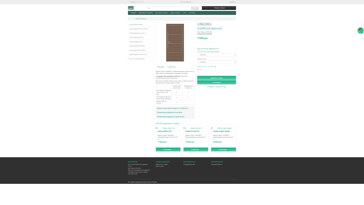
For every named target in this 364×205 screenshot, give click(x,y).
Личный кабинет (217, 164)
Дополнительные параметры (205, 66)
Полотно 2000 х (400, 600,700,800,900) (208, 52)
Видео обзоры (175, 13)
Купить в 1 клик (217, 78)
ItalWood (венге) (140, 19)
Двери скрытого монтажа (138, 54)
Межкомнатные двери (146, 13)
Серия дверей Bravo (136, 37)
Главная (133, 13)
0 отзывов (210, 87)
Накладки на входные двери (138, 172)
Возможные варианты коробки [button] (169, 112)
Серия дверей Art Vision (137, 33)
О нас (184, 13)
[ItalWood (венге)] (175, 42)
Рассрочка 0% (132, 174)
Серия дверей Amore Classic (138, 29)
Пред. (201, 24)
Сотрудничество (189, 164)
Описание (160, 67)
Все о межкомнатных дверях (138, 164)
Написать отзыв (220, 87)
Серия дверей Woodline (137, 50)
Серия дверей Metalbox (137, 46)
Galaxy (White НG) (165, 131)
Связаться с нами (161, 164)
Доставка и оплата (161, 13)
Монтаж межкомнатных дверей (139, 170)
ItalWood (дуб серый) (221, 131)
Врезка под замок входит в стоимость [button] (172, 108)
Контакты (192, 13)
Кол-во (199, 69)
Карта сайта (160, 166)
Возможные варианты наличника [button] (170, 117)
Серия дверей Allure (136, 24)
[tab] (175, 108)
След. (208, 24)
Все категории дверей (137, 59)
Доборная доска (202, 59)
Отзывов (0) (171, 67)
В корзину (216, 82)
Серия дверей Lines (136, 42)
